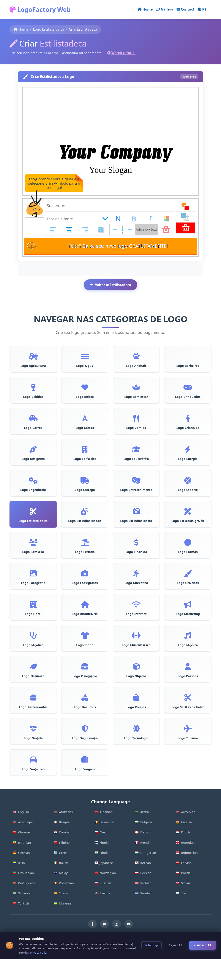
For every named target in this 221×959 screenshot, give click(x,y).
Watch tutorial (123, 53)
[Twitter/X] (104, 924)
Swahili (105, 893)
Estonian (24, 843)
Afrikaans (66, 812)
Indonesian (189, 853)
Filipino (64, 843)
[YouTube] (128, 924)
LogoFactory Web (43, 9)
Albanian (106, 812)
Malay (63, 873)
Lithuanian (26, 873)
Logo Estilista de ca (48, 29)
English (23, 812)
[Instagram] (116, 924)
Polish (185, 873)
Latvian (186, 863)
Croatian (65, 832)
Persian (145, 873)
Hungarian (148, 853)
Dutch (185, 832)
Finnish (105, 843)
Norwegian (108, 873)
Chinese (24, 832)
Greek (63, 853)
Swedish (146, 893)
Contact (187, 9)
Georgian (188, 843)
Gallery (167, 9)
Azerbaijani (26, 822)
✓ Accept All (202, 945)
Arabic (145, 812)
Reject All (175, 945)
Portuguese (26, 883)
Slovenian (25, 893)
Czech (104, 832)
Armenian (188, 812)
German (24, 853)
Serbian (146, 883)
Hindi (104, 853)
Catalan (186, 822)
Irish (21, 863)
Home (147, 9)
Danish (145, 832)
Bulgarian (147, 822)
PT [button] (204, 9)
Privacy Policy (38, 952)
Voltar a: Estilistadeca (113, 285)
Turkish (23, 903)
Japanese (106, 863)
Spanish (65, 893)
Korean (145, 863)
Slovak (186, 883)
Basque (64, 822)
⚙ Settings (151, 945)
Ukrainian (66, 903)
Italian (63, 863)
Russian (105, 883)
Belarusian (107, 822)
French (145, 843)
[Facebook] (92, 924)
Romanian (66, 883)
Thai (184, 893)
